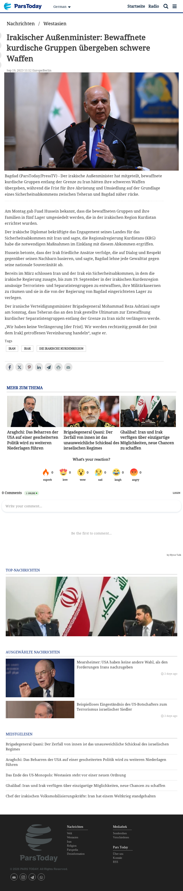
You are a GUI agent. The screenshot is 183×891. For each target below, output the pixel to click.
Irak (27, 348)
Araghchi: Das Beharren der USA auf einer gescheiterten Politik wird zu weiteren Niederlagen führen (32, 440)
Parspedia (72, 849)
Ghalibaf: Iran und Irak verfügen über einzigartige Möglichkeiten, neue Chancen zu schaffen (147, 440)
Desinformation (76, 853)
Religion (71, 845)
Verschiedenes (121, 837)
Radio (153, 6)
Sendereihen (120, 833)
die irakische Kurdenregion (61, 348)
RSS (115, 862)
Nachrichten (21, 23)
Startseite (136, 6)
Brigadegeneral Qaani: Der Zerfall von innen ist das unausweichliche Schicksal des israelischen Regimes (91, 440)
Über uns (118, 853)
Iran (12, 348)
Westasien (54, 23)
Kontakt (117, 858)
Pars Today (25, 6)
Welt (69, 833)
